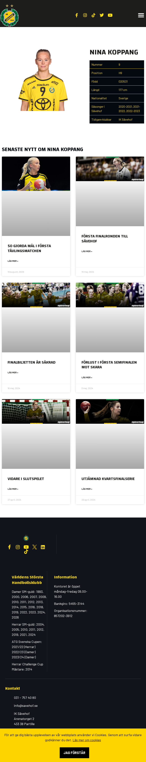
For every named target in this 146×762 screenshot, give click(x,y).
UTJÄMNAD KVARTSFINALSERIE (108, 479)
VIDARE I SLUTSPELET (26, 479)
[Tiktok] (26, 551)
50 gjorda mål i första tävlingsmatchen (29, 248)
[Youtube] (26, 547)
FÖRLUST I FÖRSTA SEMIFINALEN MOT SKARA (109, 365)
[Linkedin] (43, 547)
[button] (141, 15)
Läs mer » (13, 261)
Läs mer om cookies (87, 740)
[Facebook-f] (9, 547)
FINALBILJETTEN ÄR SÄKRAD (32, 362)
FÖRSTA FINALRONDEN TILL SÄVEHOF (105, 239)
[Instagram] (18, 547)
